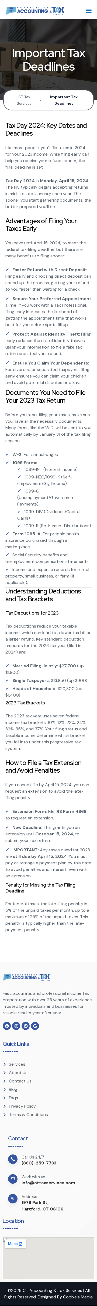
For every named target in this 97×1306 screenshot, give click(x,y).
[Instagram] (16, 1026)
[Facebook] (7, 1026)
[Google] (35, 1026)
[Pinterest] (26, 1026)
